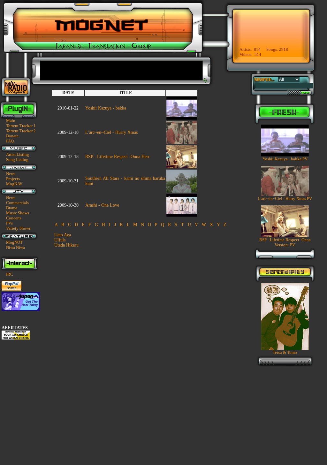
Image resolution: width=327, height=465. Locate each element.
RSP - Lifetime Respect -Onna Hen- (117, 156)
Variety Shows (18, 228)
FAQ (10, 141)
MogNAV (14, 183)
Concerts (13, 218)
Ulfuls (59, 240)
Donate (12, 135)
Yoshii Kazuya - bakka (105, 108)
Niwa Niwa (15, 247)
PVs (9, 223)
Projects (13, 178)
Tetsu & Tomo (285, 352)
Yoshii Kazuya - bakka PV (285, 158)
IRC (9, 274)
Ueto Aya (62, 234)
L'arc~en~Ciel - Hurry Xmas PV (285, 198)
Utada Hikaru (66, 245)
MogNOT (14, 242)
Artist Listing (17, 154)
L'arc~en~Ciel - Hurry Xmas (111, 132)
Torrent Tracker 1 (21, 125)
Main (10, 120)
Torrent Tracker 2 (21, 130)
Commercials (17, 202)
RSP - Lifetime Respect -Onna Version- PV (285, 242)
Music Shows (17, 212)
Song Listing (17, 159)
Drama (11, 207)
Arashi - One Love (102, 205)
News (10, 173)
